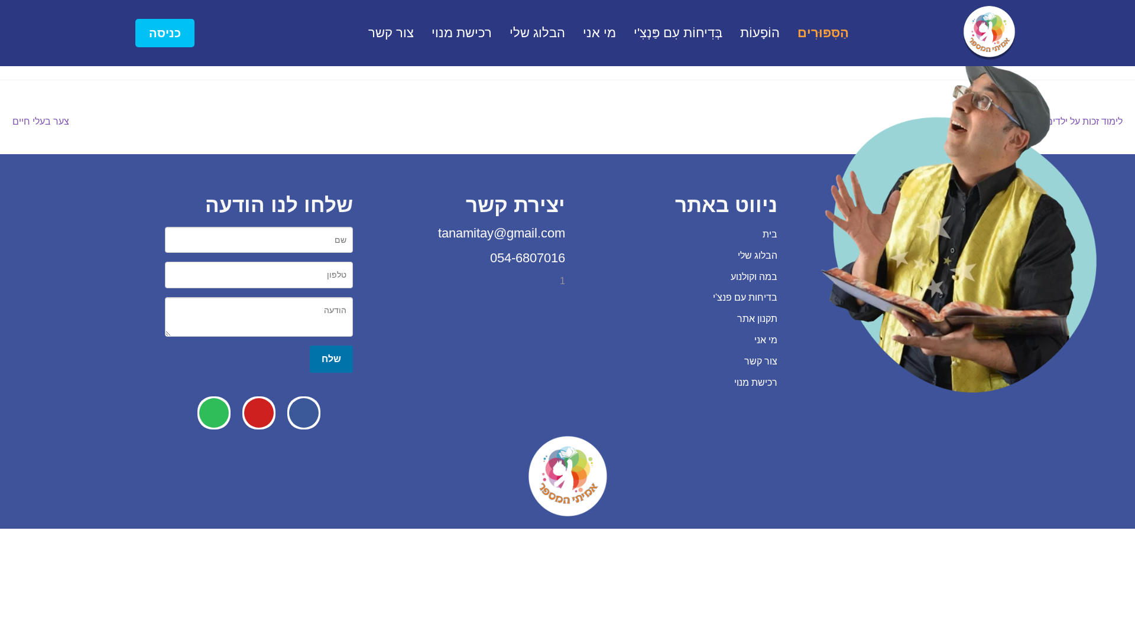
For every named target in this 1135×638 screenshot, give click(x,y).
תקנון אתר (757, 319)
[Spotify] (214, 413)
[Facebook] (304, 413)
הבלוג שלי (537, 32)
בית (770, 234)
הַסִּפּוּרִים (823, 32)
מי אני (599, 32)
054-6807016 (526, 257)
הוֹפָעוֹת (760, 32)
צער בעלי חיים (40, 120)
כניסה (165, 33)
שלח (331, 358)
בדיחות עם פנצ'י (745, 297)
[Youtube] (259, 413)
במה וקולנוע (754, 277)
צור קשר (391, 32)
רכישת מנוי (462, 32)
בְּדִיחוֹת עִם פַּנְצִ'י (678, 32)
